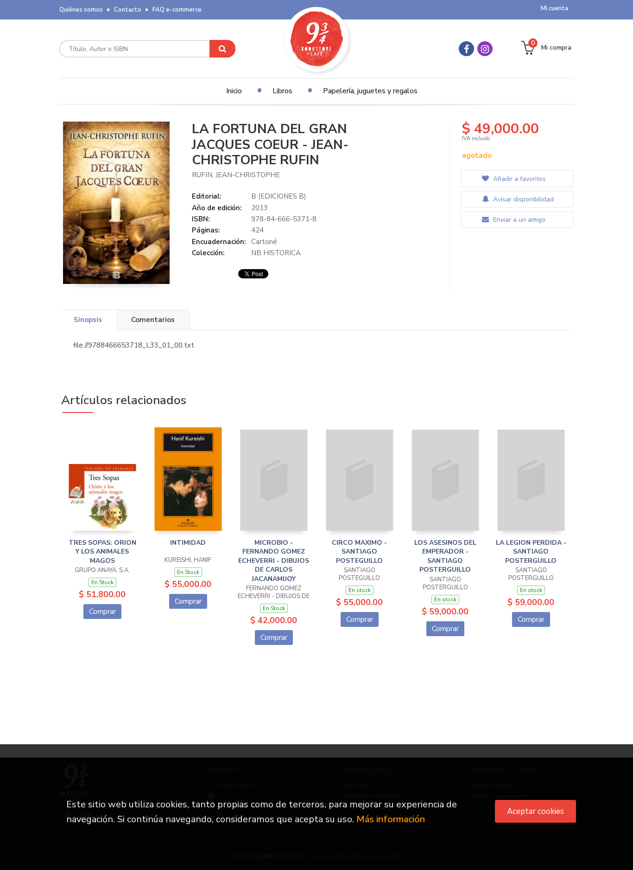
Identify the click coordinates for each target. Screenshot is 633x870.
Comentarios (153, 319)
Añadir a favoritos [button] (518, 178)
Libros (282, 91)
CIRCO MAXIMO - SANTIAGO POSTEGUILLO (359, 551)
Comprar (102, 611)
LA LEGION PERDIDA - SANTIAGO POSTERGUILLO (531, 551)
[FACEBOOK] (466, 48)
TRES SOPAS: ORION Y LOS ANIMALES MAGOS (102, 551)
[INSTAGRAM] (485, 48)
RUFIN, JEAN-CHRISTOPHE (236, 175)
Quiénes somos (81, 10)
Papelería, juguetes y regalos (370, 91)
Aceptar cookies (535, 811)
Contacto (127, 10)
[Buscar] (222, 49)
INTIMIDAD (188, 542)
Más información (390, 819)
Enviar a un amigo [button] (518, 219)
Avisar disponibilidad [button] (522, 199)
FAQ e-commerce (177, 10)
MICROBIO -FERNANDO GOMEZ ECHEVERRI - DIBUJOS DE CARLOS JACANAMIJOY (273, 560)
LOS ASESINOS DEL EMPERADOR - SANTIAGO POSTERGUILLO (445, 556)
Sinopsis (88, 319)
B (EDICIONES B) (278, 196)
